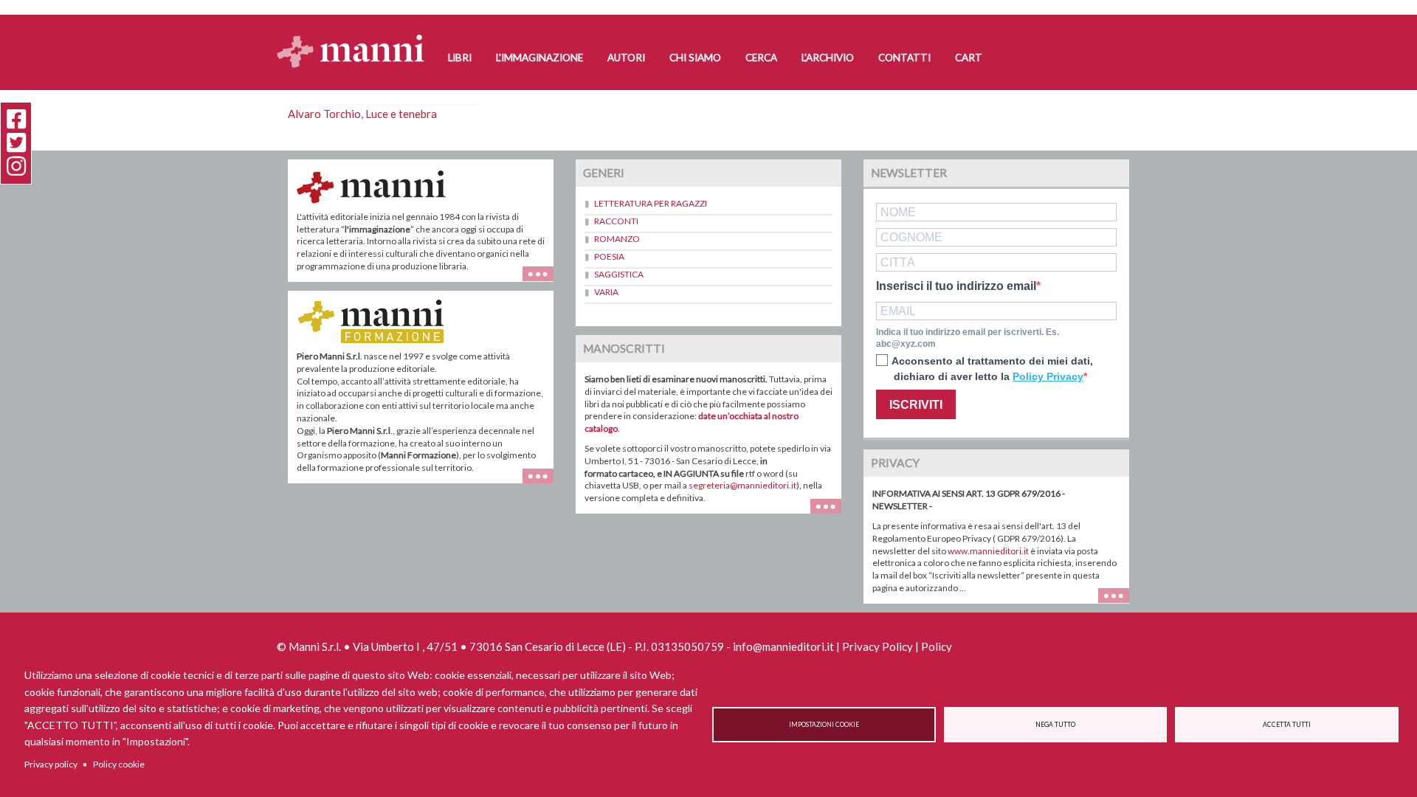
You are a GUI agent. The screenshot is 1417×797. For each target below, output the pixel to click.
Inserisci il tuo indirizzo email (956, 286)
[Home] (356, 37)
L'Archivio (827, 57)
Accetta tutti (1287, 724)
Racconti (616, 221)
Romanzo (617, 238)
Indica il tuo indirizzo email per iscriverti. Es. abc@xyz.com (967, 338)
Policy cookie (119, 764)
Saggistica (619, 274)
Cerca (761, 57)
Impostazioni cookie (824, 724)
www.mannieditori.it (988, 550)
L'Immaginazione (539, 57)
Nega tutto (1055, 724)
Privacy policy (50, 764)
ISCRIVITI (915, 404)
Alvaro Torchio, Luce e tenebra (362, 113)
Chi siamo (695, 57)
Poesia (609, 256)
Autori (626, 57)
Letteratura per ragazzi (650, 203)
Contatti (904, 57)
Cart (968, 57)
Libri (460, 57)
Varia (606, 291)
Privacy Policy (877, 646)
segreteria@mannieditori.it (742, 485)
